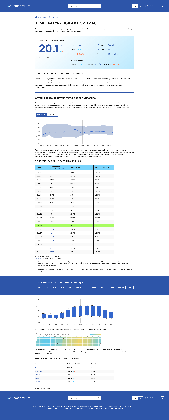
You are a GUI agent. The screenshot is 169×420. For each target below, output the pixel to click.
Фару (37, 378)
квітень (63, 287)
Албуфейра (39, 371)
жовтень (111, 287)
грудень (129, 287)
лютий (47, 287)
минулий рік (52, 114)
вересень (103, 287)
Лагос (37, 368)
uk (162, 398)
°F (140, 6)
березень (54, 287)
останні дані (41, 114)
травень (70, 287)
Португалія (41, 17)
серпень (94, 287)
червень (78, 287)
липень (86, 287)
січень (39, 287)
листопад (121, 287)
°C (135, 6)
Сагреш (37, 375)
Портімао (54, 17)
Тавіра (37, 382)
